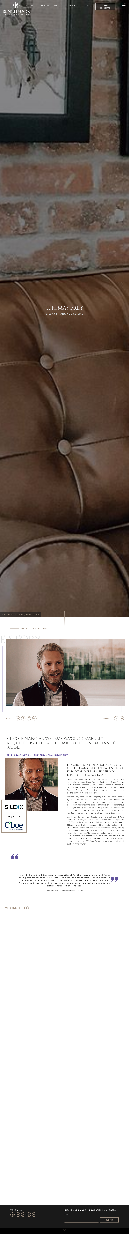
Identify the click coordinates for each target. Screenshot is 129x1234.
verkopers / (8, 615)
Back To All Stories (34, 628)
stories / (20, 615)
